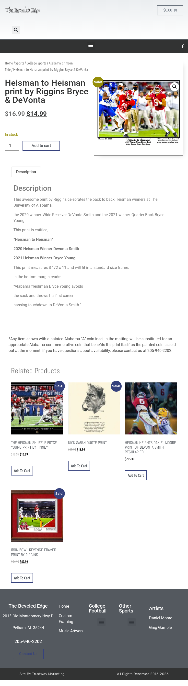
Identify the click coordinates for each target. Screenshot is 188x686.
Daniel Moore (160, 618)
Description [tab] (26, 171)
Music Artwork (71, 631)
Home (9, 63)
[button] (16, 30)
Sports (19, 63)
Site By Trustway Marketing (42, 674)
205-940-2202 (28, 641)
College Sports (36, 63)
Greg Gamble (160, 627)
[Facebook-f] (183, 46)
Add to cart (41, 145)
